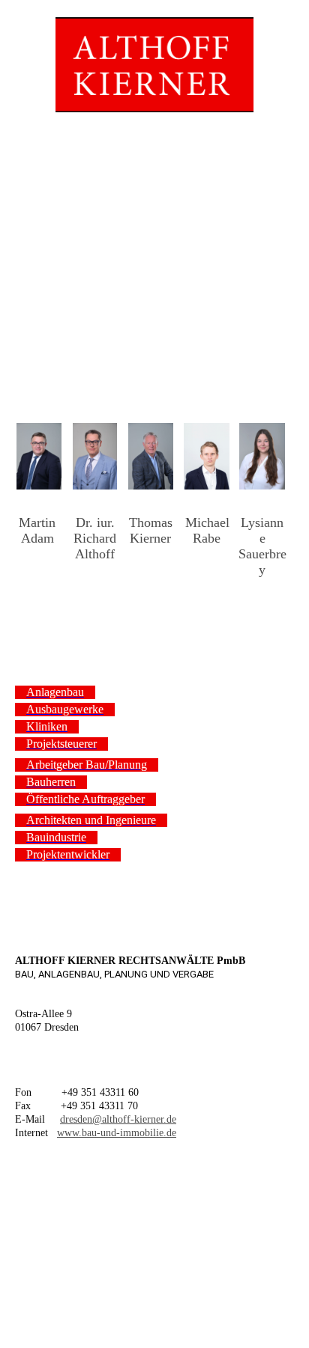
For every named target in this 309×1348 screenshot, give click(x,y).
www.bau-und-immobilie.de (116, 1132)
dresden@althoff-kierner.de (118, 1119)
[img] (155, 56)
